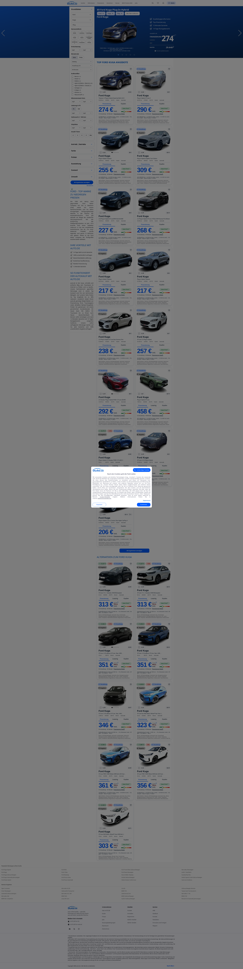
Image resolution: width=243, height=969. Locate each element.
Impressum (146, 500)
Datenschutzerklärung (104, 498)
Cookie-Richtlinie (105, 497)
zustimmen (143, 504)
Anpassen (99, 504)
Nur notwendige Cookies (142, 470)
